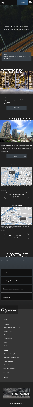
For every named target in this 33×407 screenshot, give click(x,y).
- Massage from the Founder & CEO (12, 327)
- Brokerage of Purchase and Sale (11, 357)
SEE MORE (16, 108)
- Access (5, 345)
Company (6, 324)
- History (6, 342)
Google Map (4, 190)
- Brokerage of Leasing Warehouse (11, 354)
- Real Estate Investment (9, 368)
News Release (7, 373)
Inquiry (6, 377)
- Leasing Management (9, 364)
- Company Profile (8, 331)
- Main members (7, 335)
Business (6, 350)
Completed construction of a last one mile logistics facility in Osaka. (15, 56)
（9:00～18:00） (16, 195)
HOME (6, 319)
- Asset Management (8, 361)
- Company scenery (8, 338)
